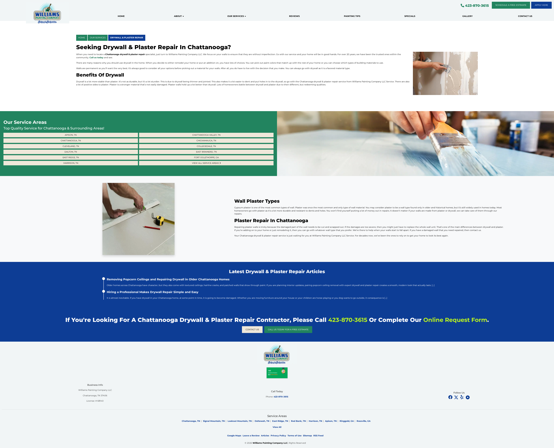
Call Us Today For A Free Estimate (288, 329)
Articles (265, 435)
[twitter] (456, 397)
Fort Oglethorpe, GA (206, 157)
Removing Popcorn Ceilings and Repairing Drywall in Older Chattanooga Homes (168, 279)
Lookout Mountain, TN (240, 421)
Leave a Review (251, 435)
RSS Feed (318, 435)
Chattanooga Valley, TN (206, 135)
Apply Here (541, 5)
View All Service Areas (205, 163)
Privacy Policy (278, 435)
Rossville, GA (363, 421)
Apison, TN (71, 135)
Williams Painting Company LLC (270, 443)
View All (277, 427)
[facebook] (450, 397)
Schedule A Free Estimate (510, 5)
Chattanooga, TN (71, 140)
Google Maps (234, 435)
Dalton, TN (70, 151)
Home (81, 37)
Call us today (96, 57)
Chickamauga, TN (206, 140)
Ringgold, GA (347, 421)
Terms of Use (295, 435)
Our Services (98, 37)
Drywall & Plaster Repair (126, 37)
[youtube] (462, 397)
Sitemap (307, 435)
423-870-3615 (476, 5)
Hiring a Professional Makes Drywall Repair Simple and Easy (152, 292)
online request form (455, 319)
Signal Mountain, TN (214, 421)
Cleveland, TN (71, 146)
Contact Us (252, 329)
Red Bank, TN (298, 421)
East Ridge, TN (71, 157)
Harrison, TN (70, 163)
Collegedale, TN (206, 146)
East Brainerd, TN (206, 151)
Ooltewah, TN (262, 421)
